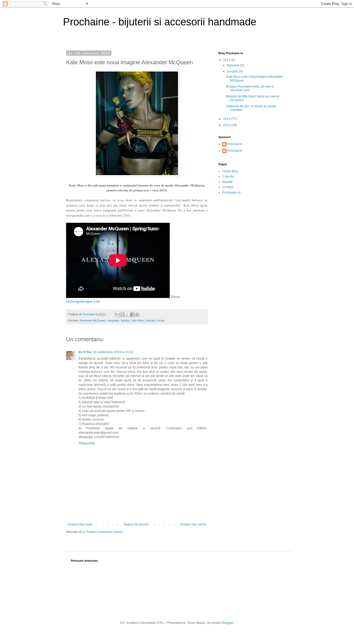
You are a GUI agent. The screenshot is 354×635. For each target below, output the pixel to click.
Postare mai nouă (79, 524)
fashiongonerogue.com (83, 301)
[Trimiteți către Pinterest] (137, 314)
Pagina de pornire (136, 524)
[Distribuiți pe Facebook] (132, 314)
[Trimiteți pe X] (127, 314)
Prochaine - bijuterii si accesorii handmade (159, 21)
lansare (151, 320)
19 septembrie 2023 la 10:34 (113, 352)
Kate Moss (138, 320)
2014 (227, 60)
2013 (227, 119)
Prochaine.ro (231, 192)
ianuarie (233, 71)
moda (160, 320)
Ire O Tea (85, 352)
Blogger (228, 623)
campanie (113, 320)
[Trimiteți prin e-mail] (117, 314)
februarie (233, 65)
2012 (227, 125)
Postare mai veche (193, 524)
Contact (227, 187)
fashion (125, 320)
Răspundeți (87, 443)
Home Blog (230, 171)
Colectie (228, 176)
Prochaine (235, 144)
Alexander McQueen (92, 320)
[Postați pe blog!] (122, 314)
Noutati (227, 182)
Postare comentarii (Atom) (104, 532)
